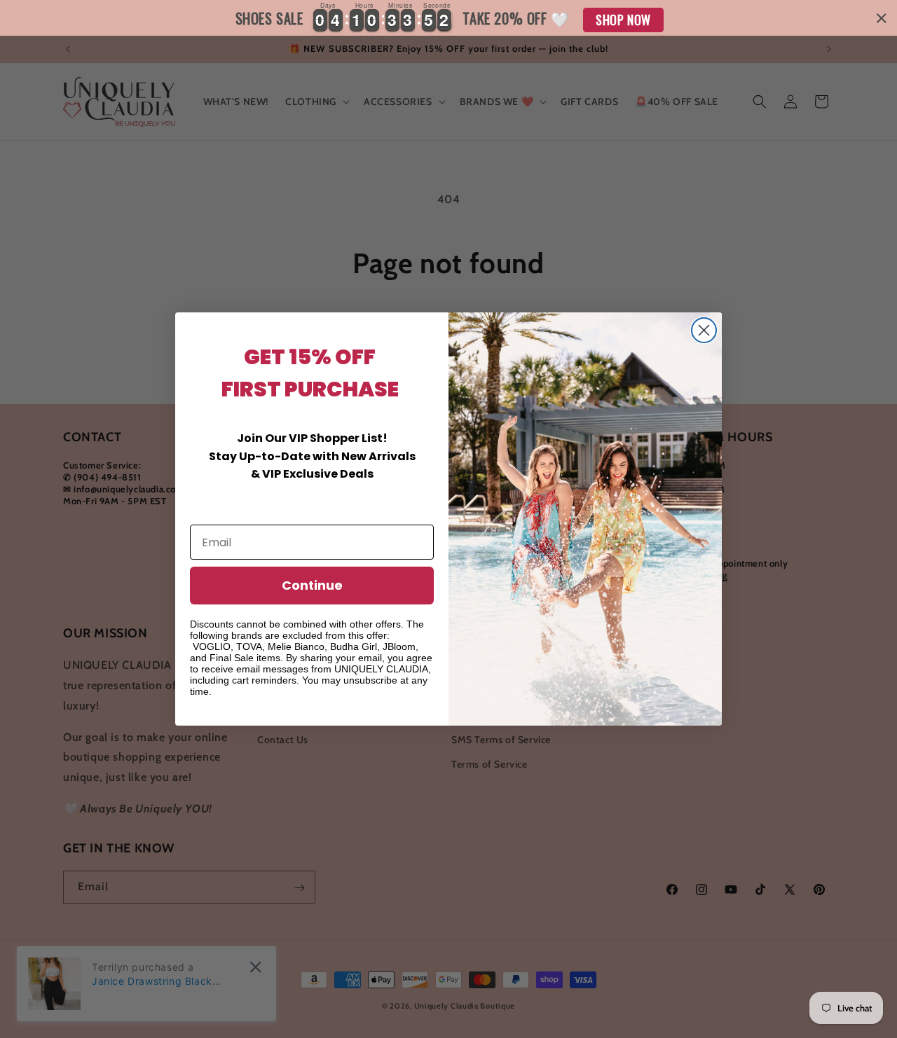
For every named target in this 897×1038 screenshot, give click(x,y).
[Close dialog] (704, 330)
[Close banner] (881, 18)
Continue (312, 585)
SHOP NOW (623, 20)
